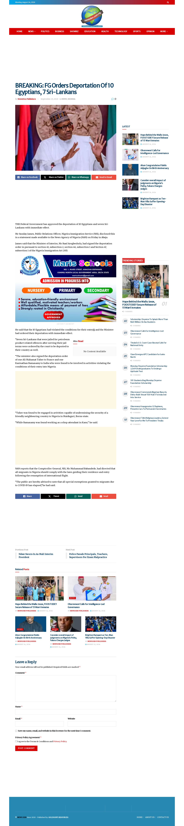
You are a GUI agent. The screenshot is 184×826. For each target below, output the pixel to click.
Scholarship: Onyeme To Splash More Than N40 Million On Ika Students (149, 320)
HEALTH (105, 31)
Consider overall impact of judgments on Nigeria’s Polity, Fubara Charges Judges (63, 638)
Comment (20, 672)
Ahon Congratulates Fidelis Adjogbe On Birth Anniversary (28, 636)
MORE (163, 31)
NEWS (31, 31)
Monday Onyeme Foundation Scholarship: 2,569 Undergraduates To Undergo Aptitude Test (148, 369)
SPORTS (136, 31)
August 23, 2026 (93, 644)
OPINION (150, 31)
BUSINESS (59, 31)
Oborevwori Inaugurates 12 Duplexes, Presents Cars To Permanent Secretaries (148, 407)
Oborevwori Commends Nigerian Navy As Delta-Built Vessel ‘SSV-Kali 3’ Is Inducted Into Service (148, 395)
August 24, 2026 (46, 611)
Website (71, 718)
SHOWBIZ (74, 31)
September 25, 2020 (49, 99)
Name (18, 706)
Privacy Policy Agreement (28, 737)
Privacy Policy (60, 741)
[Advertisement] (92, 58)
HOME (19, 31)
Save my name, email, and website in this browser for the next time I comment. (54, 731)
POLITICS (45, 31)
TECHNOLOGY (120, 31)
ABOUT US (150, 817)
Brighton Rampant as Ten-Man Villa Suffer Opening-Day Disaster (100, 636)
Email (18, 718)
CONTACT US (163, 817)
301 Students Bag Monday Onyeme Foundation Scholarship (146, 381)
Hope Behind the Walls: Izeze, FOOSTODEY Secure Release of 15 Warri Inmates (154, 138)
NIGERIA (71, 99)
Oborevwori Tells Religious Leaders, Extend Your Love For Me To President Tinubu (149, 419)
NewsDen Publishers (27, 99)
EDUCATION (89, 31)
